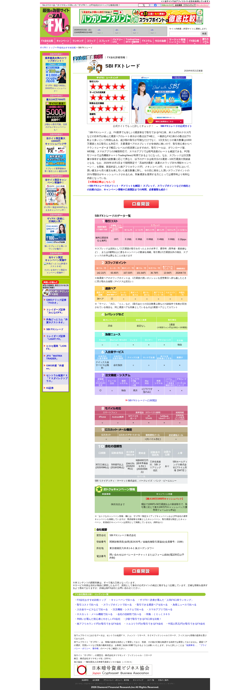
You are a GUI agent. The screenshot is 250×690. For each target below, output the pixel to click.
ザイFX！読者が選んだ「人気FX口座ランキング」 (167, 599)
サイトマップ (138, 680)
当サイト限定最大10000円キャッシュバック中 (55, 141)
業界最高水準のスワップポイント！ (55, 59)
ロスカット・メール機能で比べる (95, 614)
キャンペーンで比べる (123, 599)
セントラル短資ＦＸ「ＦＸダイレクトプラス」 (57, 378)
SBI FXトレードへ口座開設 (142, 400)
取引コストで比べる (87, 604)
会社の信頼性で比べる (129, 614)
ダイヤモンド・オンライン (105, 684)
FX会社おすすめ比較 (66, 47)
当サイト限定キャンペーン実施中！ (55, 181)
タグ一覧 (150, 680)
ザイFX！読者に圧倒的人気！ (55, 220)
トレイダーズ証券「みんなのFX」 (55, 311)
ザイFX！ (171, 684)
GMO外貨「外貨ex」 (55, 367)
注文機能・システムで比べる (128, 609)
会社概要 (96, 680)
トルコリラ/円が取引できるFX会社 (144, 623)
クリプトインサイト (157, 684)
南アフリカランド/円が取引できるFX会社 (99, 623)
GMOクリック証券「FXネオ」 (56, 301)
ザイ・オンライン (140, 684)
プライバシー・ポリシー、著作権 (116, 680)
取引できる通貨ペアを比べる (152, 604)
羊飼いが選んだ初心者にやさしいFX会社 (98, 619)
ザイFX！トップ (47, 47)
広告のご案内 (163, 680)
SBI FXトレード (54, 329)
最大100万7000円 (55, 99)
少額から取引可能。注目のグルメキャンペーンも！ (56, 127)
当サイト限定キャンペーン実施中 (55, 258)
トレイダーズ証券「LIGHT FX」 (55, 337)
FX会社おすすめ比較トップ (91, 599)
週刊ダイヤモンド (124, 684)
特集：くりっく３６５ (158, 614)
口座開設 (141, 204)
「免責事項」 (190, 645)
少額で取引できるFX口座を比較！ (143, 619)
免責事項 (85, 680)
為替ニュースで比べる (184, 604)
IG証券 (50, 388)
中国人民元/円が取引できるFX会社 (186, 623)
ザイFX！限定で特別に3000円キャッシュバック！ (55, 88)
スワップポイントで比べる (117, 604)
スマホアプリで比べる (160, 609)
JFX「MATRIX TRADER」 (54, 357)
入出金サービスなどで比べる (92, 609)
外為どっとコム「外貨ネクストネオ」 (57, 321)
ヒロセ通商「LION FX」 (56, 347)
